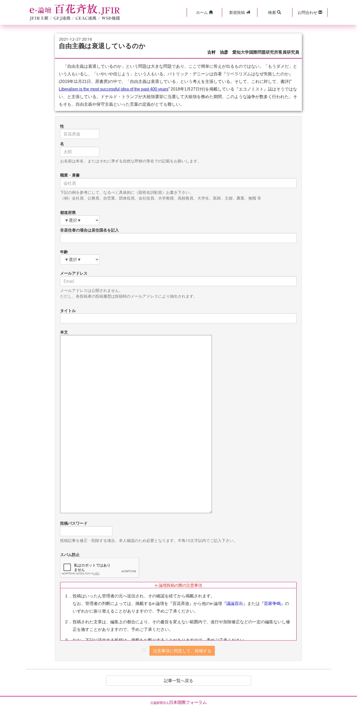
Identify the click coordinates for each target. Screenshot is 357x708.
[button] (204, 12)
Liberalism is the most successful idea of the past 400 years (113, 89)
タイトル (68, 310)
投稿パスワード (74, 523)
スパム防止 (70, 554)
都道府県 (68, 212)
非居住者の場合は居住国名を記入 (89, 230)
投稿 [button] (237, 12)
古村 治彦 (217, 52)
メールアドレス (74, 273)
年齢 (64, 251)
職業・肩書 (70, 175)
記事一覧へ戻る (178, 680)
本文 (64, 332)
